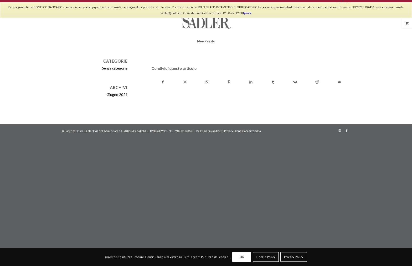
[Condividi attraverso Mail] (339, 82)
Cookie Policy (265, 257)
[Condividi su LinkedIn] (251, 82)
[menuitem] (206, 41)
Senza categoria (115, 68)
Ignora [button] (247, 13)
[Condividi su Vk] (295, 82)
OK (242, 257)
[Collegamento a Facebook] (346, 130)
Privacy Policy (294, 257)
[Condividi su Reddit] (317, 82)
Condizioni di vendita (248, 130)
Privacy (228, 130)
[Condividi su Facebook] (163, 82)
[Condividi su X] (185, 82)
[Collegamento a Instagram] (339, 130)
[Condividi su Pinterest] (229, 82)
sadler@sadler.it (212, 130)
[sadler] (206, 21)
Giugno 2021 (117, 94)
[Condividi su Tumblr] (273, 82)
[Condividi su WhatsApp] (207, 82)
